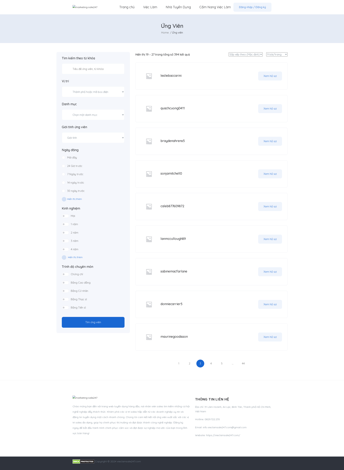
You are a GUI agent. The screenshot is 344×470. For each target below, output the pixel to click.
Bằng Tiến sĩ (78, 307)
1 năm (74, 224)
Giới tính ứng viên (74, 127)
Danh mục (69, 104)
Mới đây (72, 157)
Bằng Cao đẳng (80, 282)
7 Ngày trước (75, 174)
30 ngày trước (76, 191)
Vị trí (65, 81)
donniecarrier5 (171, 304)
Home (165, 32)
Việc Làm (150, 7)
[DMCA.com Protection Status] (83, 461)
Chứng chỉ (77, 274)
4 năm (74, 249)
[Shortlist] (251, 76)
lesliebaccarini (171, 75)
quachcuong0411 (173, 108)
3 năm (74, 241)
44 (243, 363)
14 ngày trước (75, 182)
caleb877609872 (172, 206)
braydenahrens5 (173, 141)
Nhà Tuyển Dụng (178, 7)
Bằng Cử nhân (79, 291)
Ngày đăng (70, 150)
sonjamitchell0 (171, 173)
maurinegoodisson (174, 336)
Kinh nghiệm (71, 208)
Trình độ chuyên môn (77, 266)
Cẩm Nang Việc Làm (215, 7)
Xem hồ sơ (270, 76)
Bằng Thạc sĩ (79, 299)
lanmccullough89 (173, 239)
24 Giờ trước (74, 166)
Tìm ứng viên (93, 322)
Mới (73, 216)
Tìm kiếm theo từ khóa (78, 58)
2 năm (74, 232)
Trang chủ (127, 7)
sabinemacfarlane (174, 271)
